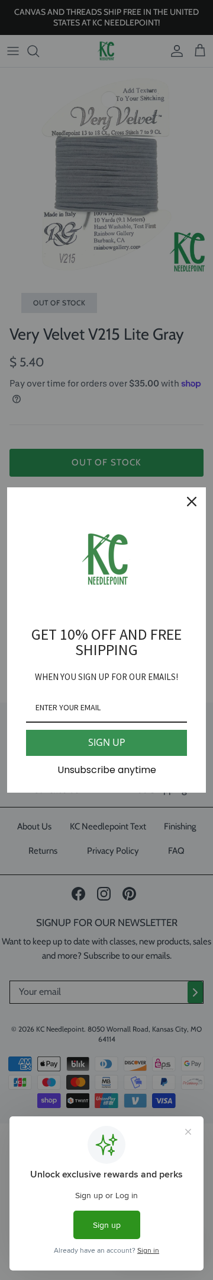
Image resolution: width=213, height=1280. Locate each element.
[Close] (192, 501)
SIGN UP (106, 742)
